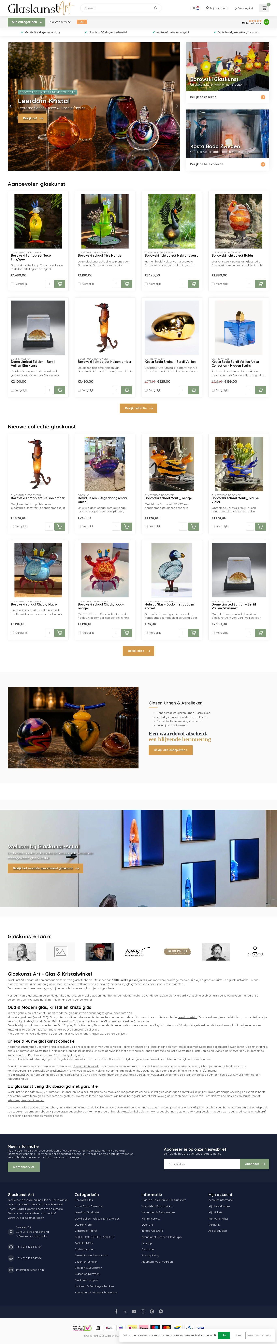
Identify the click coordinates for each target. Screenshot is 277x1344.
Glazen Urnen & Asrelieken (91, 1255)
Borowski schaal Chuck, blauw (34, 604)
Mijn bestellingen (219, 1206)
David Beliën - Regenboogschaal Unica (103, 500)
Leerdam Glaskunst (87, 1212)
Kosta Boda (42, 1050)
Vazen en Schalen (86, 1261)
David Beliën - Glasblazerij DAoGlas (97, 1218)
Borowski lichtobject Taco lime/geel (31, 257)
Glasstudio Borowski (86, 1066)
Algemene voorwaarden (157, 1261)
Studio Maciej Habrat (117, 1046)
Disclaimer (148, 1249)
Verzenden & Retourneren (158, 1212)
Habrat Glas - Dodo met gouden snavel (169, 606)
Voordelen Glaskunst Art (157, 1206)
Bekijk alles (136, 651)
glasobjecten (138, 980)
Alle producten (217, 1230)
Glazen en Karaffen (87, 1273)
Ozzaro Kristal (83, 1224)
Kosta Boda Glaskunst (89, 1206)
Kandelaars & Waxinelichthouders (96, 1292)
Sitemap (147, 1243)
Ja (224, 1335)
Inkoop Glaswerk (152, 1230)
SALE (82, 22)
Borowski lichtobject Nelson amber (105, 362)
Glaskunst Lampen (86, 1280)
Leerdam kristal (187, 1017)
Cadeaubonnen (84, 1249)
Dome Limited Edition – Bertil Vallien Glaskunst (33, 363)
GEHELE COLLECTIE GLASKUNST (95, 1237)
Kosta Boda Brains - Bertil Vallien (170, 362)
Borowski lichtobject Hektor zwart (171, 255)
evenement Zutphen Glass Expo (162, 1237)
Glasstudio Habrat (86, 1230)
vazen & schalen (205, 1096)
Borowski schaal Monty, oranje (168, 498)
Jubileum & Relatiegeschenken (94, 1286)
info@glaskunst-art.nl (30, 1270)
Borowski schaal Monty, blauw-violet (235, 500)
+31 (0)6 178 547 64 (28, 1246)
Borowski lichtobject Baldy (232, 255)
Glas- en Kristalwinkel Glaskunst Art (164, 1200)
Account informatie (220, 1200)
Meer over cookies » (259, 1335)
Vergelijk (21, 283)
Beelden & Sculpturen (88, 1267)
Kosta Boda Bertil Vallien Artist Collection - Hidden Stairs (235, 363)
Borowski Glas (84, 1200)
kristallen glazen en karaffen (26, 1100)
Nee (238, 1335)
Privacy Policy (150, 1255)
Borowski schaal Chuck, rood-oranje (101, 606)
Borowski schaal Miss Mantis (99, 255)
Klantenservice (60, 22)
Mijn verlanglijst (218, 1218)
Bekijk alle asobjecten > (171, 750)
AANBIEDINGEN (84, 1243)
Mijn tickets (215, 1212)
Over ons (147, 1224)
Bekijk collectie (136, 408)
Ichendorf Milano (146, 1046)
